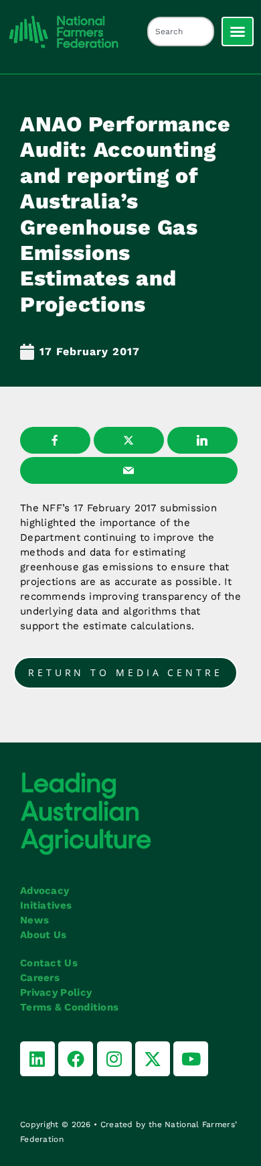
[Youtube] (190, 1058)
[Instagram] (114, 1058)
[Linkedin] (37, 1058)
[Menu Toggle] (238, 31)
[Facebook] (75, 1058)
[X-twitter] (152, 1058)
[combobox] (180, 31)
